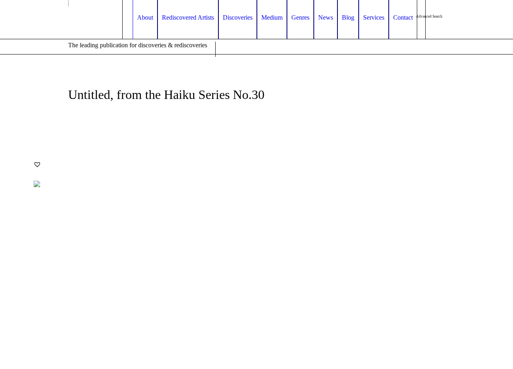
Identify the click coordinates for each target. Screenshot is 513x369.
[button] (37, 164)
